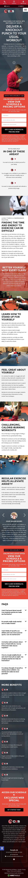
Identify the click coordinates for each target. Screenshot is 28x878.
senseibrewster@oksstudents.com (15, 856)
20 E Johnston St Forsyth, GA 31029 (14, 852)
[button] (2, 848)
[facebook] (14, 859)
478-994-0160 (15, 854)
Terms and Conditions (16, 871)
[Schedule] (14, 2)
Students (21, 6)
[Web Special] (23, 2)
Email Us (8, 6)
